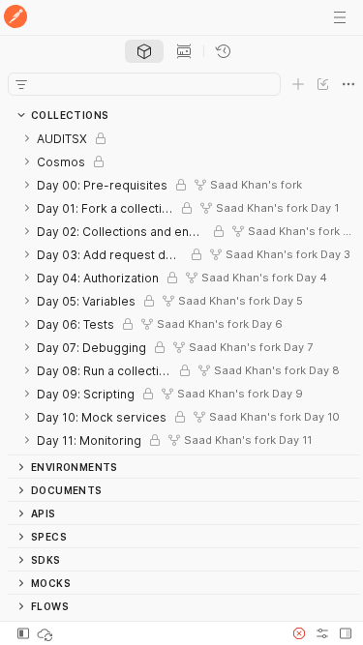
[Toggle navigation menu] (339, 17)
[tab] (144, 51)
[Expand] (27, 138)
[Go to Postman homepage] (15, 18)
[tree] (184, 290)
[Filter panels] (21, 84)
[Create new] (298, 84)
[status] (46, 633)
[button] (299, 633)
